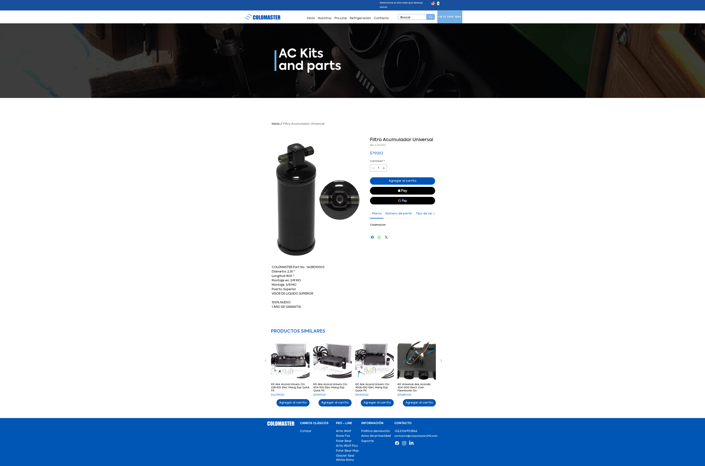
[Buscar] (430, 17)
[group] (353, 374)
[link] (377, 213)
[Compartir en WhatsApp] (379, 237)
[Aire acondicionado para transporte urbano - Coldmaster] (397, 443)
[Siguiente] (441, 361)
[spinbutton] (378, 168)
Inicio (276, 124)
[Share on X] (386, 237)
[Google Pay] (402, 201)
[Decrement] (372, 168)
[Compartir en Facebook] (372, 237)
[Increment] (384, 168)
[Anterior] (265, 361)
